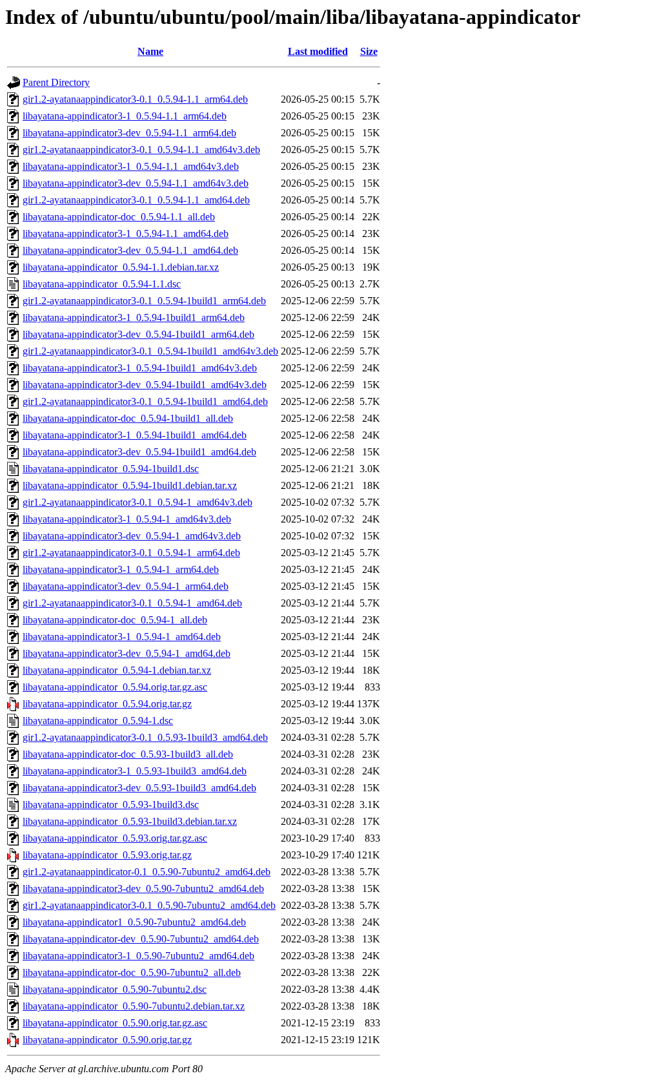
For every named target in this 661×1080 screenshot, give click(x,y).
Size (369, 51)
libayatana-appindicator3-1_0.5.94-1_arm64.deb (121, 569)
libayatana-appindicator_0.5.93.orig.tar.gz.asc (115, 838)
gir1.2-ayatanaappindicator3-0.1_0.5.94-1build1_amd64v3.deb (150, 351)
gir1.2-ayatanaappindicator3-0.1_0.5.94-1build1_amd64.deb (145, 401)
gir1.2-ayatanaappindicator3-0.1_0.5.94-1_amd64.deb (132, 602)
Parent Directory (56, 82)
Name (150, 51)
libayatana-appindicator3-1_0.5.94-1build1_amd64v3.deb (140, 367)
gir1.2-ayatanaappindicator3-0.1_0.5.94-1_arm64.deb (131, 552)
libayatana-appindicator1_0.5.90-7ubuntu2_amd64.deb (134, 922)
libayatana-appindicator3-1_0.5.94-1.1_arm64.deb (125, 115)
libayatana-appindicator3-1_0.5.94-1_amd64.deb (122, 636)
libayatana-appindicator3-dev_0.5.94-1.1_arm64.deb (129, 132)
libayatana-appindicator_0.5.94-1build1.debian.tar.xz (130, 485)
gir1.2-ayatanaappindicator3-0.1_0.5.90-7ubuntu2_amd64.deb (149, 905)
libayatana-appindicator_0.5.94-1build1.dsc (111, 468)
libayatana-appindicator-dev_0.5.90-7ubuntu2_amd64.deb (141, 938)
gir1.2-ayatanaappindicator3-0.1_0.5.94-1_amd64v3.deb (137, 502)
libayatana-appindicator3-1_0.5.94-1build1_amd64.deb (135, 435)
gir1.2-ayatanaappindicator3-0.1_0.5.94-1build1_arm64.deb (144, 300)
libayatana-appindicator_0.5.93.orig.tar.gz (107, 854)
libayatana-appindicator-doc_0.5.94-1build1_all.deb (128, 418)
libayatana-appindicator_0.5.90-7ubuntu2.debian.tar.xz (134, 1006)
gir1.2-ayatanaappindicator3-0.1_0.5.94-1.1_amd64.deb (136, 199)
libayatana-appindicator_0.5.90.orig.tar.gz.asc (115, 1022)
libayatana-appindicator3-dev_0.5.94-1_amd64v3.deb (132, 535)
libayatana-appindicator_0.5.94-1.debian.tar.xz (117, 670)
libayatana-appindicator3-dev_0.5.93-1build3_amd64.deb (139, 787)
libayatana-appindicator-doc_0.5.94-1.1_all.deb (119, 216)
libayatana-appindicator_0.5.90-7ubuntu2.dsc (115, 989)
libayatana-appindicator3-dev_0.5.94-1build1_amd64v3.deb (145, 384)
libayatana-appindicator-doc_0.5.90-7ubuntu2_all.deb (132, 972)
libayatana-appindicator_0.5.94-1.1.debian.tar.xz (121, 267)
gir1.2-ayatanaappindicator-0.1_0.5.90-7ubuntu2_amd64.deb (146, 871)
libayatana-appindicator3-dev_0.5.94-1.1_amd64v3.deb (136, 183)
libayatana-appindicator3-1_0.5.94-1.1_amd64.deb (126, 233)
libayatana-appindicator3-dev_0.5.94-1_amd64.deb (126, 653)
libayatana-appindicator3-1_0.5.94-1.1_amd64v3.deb (131, 166)
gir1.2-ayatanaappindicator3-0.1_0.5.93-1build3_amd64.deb (145, 737)
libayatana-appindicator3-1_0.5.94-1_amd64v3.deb (127, 519)
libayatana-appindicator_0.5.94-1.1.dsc (102, 283)
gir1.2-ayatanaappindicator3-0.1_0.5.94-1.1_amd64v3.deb (141, 149)
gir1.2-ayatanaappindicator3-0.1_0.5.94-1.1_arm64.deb (135, 99)
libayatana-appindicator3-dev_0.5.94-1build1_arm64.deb (138, 334)
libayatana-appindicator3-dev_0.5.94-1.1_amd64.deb (130, 250)
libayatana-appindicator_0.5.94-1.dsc (98, 720)
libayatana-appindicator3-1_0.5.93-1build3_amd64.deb (135, 770)
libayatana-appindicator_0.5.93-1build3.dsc (111, 804)
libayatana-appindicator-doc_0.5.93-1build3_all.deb (128, 754)
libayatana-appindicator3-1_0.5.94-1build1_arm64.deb (134, 317)
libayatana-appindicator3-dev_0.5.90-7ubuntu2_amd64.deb (143, 888)
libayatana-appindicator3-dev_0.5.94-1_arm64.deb (126, 586)
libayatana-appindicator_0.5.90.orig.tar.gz (107, 1039)
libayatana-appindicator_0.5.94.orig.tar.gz (107, 703)
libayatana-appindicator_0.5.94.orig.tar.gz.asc (115, 686)
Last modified (318, 51)
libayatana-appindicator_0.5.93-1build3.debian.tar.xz (130, 821)
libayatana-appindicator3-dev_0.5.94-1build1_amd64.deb (139, 451)
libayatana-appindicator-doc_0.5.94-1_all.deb (115, 619)
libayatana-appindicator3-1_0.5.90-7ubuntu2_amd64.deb (138, 955)
